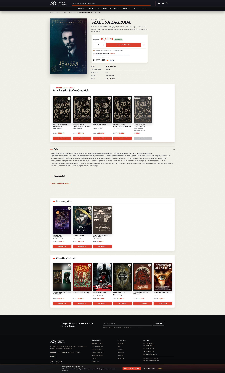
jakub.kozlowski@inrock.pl (151, 360)
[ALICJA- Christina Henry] (82, 277)
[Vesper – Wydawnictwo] (69, 342)
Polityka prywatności (98, 352)
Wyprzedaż (102, 8)
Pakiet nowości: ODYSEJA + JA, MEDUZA (62, 293)
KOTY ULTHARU (78, 235)
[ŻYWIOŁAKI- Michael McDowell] (142, 277)
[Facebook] (52, 362)
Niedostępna (142, 138)
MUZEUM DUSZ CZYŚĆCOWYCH (139, 125)
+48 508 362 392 (148, 351)
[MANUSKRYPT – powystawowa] (122, 277)
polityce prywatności (136, 327)
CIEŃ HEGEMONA (99, 292)
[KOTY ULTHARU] (82, 220)
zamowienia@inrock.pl (150, 354)
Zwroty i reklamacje (97, 346)
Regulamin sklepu (97, 349)
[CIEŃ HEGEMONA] (102, 277)
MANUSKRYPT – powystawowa (119, 293)
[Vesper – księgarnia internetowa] (58, 3)
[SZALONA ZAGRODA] (102, 109)
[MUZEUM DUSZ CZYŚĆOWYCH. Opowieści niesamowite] (122, 109)
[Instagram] (57, 362)
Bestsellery (115, 8)
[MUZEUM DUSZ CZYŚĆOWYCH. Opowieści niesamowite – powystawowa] (82, 109)
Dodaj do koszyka (123, 44)
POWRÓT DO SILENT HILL (163, 292)
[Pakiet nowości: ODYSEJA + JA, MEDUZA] (62, 277)
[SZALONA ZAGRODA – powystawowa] (62, 109)
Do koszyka (62, 138)
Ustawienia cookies (97, 355)
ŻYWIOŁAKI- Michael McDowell (140, 293)
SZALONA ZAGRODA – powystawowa (60, 125)
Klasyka (53, 356)
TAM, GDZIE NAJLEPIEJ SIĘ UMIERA (101, 236)
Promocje (91, 8)
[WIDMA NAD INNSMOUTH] (62, 220)
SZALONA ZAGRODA (100, 125)
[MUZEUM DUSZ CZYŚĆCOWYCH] (143, 109)
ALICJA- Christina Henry (81, 292)
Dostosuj (160, 368)
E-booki (144, 8)
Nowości (81, 8)
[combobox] (113, 3)
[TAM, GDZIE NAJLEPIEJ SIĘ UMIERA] (102, 220)
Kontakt (94, 358)
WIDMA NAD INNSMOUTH (57, 236)
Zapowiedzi (126, 8)
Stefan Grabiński (98, 19)
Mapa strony (95, 361)
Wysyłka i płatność (97, 343)
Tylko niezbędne (149, 368)
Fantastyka (55, 352)
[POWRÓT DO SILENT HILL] (163, 277)
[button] (68, 46)
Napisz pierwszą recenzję (60, 183)
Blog (136, 8)
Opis (56, 149)
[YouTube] (61, 362)
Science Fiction (74, 352)
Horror (64, 352)
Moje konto (121, 343)
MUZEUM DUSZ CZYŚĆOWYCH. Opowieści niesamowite (122, 126)
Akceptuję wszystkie (131, 368)
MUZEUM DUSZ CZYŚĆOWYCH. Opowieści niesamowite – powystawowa (81, 126)
